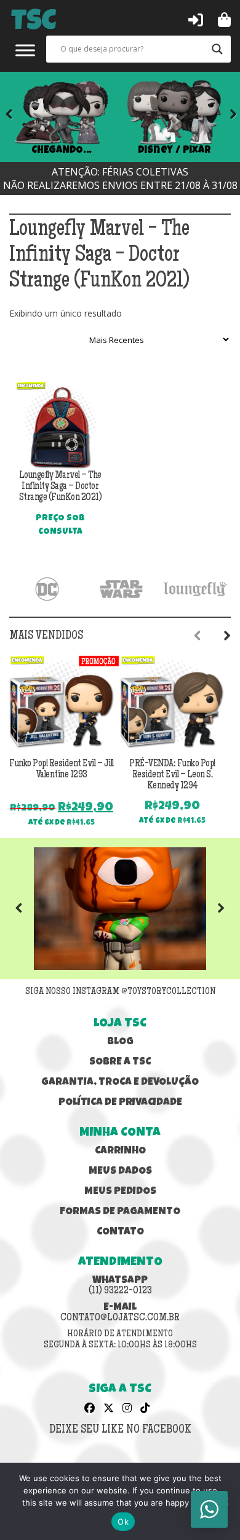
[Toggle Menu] (25, 50)
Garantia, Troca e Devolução (120, 1082)
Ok (123, 1522)
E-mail (120, 1313)
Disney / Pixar (174, 151)
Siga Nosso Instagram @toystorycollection (120, 992)
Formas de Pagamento (120, 1212)
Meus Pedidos (120, 1192)
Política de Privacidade (120, 1103)
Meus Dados (120, 1171)
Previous (27, 908)
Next (224, 116)
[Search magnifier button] (217, 49)
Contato (120, 1232)
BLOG (120, 1042)
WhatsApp (120, 1286)
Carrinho (120, 1151)
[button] (195, 19)
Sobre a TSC (120, 1062)
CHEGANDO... (61, 151)
